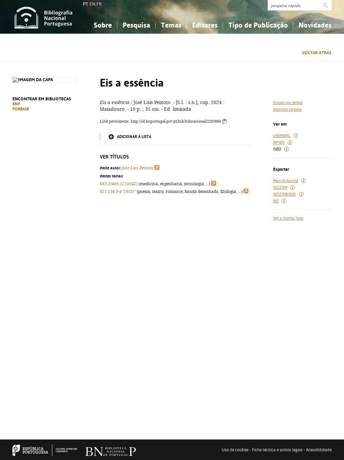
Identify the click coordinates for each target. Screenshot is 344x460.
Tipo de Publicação (258, 25)
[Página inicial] (43, 17)
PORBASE (20, 109)
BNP (16, 104)
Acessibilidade (319, 450)
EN (92, 4)
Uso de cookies (235, 450)
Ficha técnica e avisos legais (277, 450)
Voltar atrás (317, 52)
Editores (205, 25)
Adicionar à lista (134, 136)
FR (99, 4)
